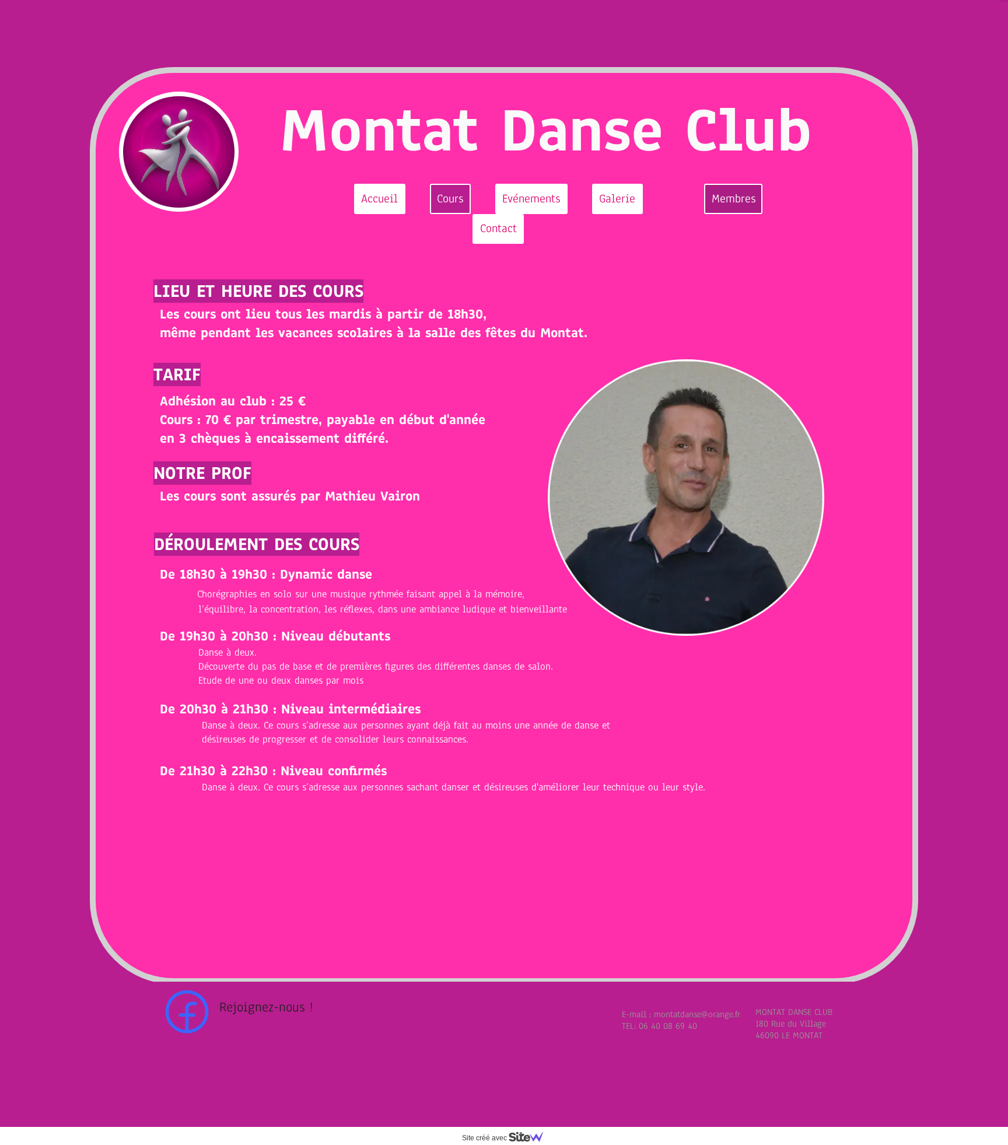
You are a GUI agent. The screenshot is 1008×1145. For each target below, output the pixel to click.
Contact (498, 228)
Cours (450, 198)
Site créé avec (485, 1138)
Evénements (531, 198)
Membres (733, 198)
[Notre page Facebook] (187, 1011)
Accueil (379, 198)
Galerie (617, 198)
